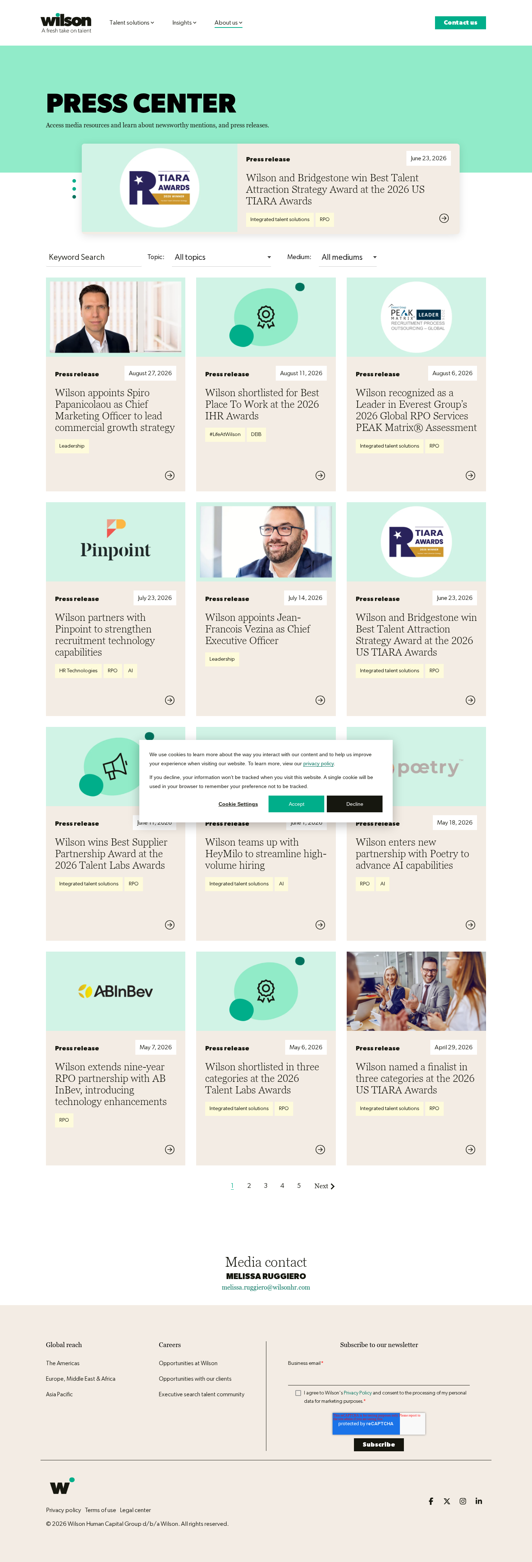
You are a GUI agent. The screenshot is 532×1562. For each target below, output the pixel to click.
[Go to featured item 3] (74, 197)
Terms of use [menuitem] (100, 1510)
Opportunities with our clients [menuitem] (195, 1379)
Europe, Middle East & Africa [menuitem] (80, 1379)
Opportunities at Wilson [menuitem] (188, 1363)
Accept (296, 804)
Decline (354, 804)
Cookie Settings (238, 804)
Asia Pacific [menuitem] (59, 1394)
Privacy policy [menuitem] (63, 1510)
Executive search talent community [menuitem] (201, 1394)
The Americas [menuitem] (63, 1363)
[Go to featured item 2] (74, 189)
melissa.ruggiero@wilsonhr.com (266, 1287)
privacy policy (318, 763)
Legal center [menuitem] (135, 1510)
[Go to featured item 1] (74, 181)
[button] (432, 1501)
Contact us (460, 23)
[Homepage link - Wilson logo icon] (62, 1498)
